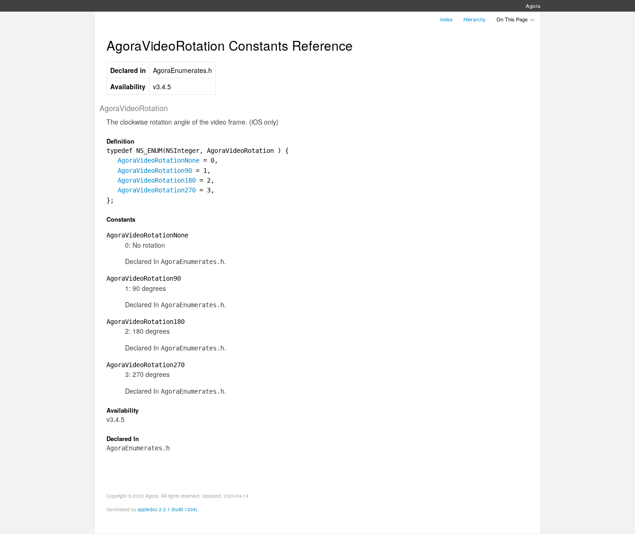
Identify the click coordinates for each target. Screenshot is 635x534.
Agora (533, 5)
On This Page (512, 19)
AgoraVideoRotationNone (158, 160)
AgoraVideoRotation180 (157, 180)
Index (446, 19)
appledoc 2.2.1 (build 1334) (167, 509)
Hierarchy (474, 19)
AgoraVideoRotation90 (155, 170)
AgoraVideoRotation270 (157, 190)
